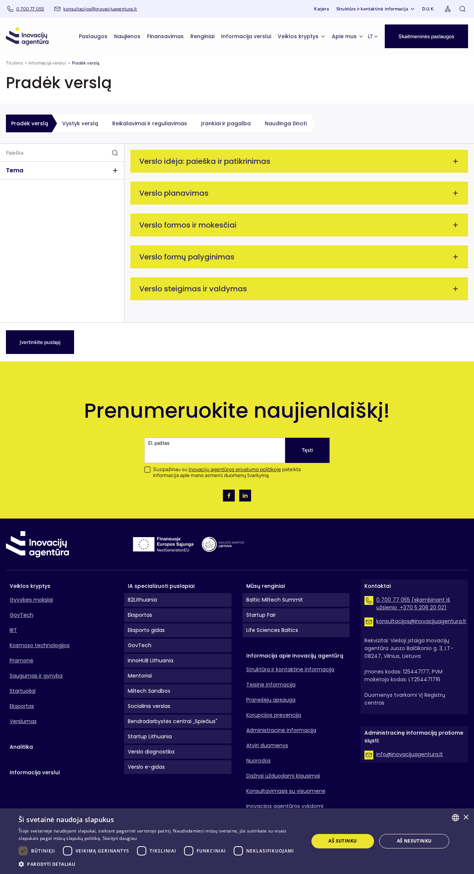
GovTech (21, 615)
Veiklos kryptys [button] (298, 36)
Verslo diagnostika (151, 751)
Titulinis (14, 63)
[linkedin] (245, 495)
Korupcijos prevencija (273, 715)
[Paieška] (462, 9)
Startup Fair (261, 615)
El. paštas (159, 443)
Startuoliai (23, 691)
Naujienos (127, 36)
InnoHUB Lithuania (150, 660)
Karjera (321, 8)
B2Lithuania (142, 599)
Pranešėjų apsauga (271, 699)
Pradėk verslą (29, 123)
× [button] (465, 817)
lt (370, 36)
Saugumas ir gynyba (36, 675)
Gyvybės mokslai (31, 599)
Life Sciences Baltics (272, 630)
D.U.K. (428, 8)
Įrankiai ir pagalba (226, 123)
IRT (13, 630)
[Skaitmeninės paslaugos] (426, 28)
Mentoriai (140, 675)
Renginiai (202, 36)
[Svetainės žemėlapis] (447, 9)
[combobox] (455, 817)
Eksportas (22, 706)
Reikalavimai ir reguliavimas (149, 123)
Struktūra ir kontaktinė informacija (372, 8)
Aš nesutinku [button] (414, 841)
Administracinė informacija (281, 730)
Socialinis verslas (149, 706)
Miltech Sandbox (149, 691)
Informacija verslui (246, 36)
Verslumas (23, 721)
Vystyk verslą (80, 123)
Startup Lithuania (150, 736)
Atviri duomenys (267, 745)
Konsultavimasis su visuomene (286, 791)
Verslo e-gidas (146, 767)
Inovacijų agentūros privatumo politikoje (234, 469)
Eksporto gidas (146, 630)
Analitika (21, 747)
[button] (426, 36)
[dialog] (237, 841)
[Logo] (27, 36)
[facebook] (229, 495)
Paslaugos (93, 36)
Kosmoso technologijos (40, 645)
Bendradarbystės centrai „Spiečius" (172, 721)
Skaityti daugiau (120, 838)
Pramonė (21, 660)
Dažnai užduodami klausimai (283, 775)
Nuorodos (258, 760)
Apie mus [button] (344, 36)
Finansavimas (165, 36)
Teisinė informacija (271, 684)
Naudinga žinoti (286, 123)
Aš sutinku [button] (342, 841)
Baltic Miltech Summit (274, 599)
